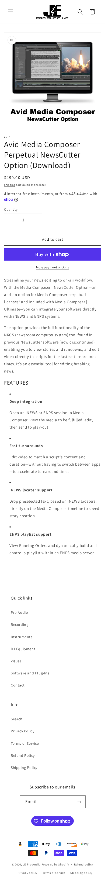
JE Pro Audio (32, 864)
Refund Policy (23, 755)
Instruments (22, 636)
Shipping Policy (24, 767)
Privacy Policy (22, 731)
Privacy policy (27, 873)
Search (17, 719)
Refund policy (83, 864)
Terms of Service (25, 743)
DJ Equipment (23, 648)
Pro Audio (19, 612)
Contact (17, 685)
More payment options (52, 267)
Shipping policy (81, 873)
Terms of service (54, 873)
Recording (19, 624)
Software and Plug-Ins (30, 673)
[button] (11, 12)
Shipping (9, 185)
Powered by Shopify (55, 864)
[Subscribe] (79, 801)
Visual (16, 661)
